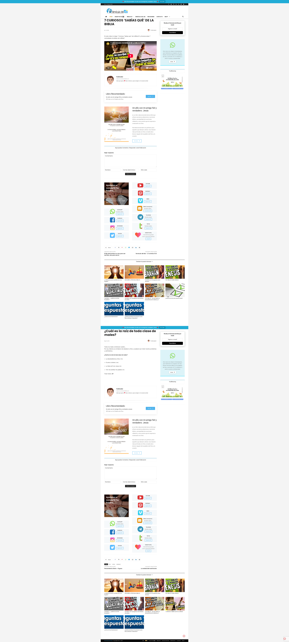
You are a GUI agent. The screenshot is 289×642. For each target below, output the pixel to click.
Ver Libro (162, 1)
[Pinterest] (173, 4)
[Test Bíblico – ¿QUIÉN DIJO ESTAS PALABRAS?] (114, 290)
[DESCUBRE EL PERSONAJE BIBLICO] (134, 272)
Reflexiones (151, 16)
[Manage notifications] (285, 638)
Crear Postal (119, 16)
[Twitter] (178, 4)
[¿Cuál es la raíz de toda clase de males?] (175, 290)
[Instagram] (171, 4)
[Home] (106, 16)
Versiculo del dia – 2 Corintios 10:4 (146, 253)
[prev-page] (105, 321)
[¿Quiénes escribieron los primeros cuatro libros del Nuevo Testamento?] (134, 308)
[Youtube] (183, 4)
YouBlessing (172, 71)
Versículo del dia (140, 16)
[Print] (139, 247)
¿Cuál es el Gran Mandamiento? (111, 316)
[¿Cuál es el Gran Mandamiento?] (114, 308)
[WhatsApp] (125, 247)
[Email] (132, 247)
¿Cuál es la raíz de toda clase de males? (174, 298)
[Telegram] (129, 247)
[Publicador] (149, 30)
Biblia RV (129, 16)
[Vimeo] (181, 4)
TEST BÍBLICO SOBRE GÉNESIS (172, 280)
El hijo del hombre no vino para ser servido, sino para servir (114, 254)
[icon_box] (117, 212)
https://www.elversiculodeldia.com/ (122, 79)
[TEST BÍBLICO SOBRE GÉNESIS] (175, 272)
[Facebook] (169, 4)
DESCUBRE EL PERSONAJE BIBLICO (132, 280)
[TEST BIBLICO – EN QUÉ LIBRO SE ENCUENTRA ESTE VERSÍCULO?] (154, 290)
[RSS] (176, 4)
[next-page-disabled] (108, 321)
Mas (166, 16)
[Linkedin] (135, 247)
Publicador (153, 30)
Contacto (159, 16)
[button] (183, 17)
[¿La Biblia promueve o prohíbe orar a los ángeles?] (114, 272)
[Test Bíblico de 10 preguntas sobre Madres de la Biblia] (134, 290)
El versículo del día (108, 640)
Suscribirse (172, 32)
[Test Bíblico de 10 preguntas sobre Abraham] (154, 272)
